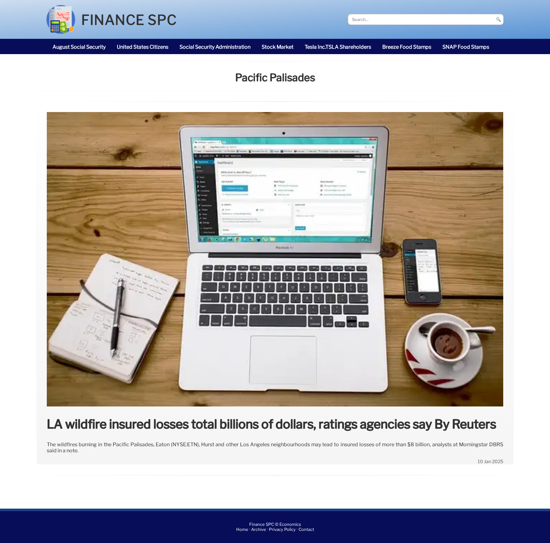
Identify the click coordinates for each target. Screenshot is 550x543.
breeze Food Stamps (406, 47)
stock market (277, 47)
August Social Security (79, 47)
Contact (306, 529)
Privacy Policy (282, 529)
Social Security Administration (215, 47)
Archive (258, 529)
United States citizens (142, 47)
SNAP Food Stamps (465, 47)
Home (242, 529)
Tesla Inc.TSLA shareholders (338, 47)
